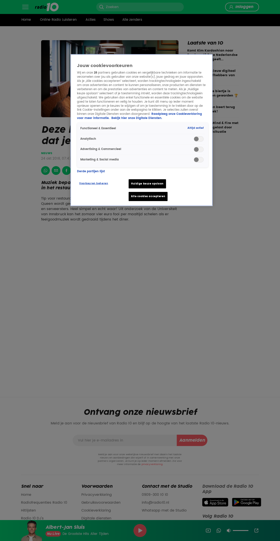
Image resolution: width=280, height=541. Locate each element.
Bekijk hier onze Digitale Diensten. (136, 118)
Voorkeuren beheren (93, 183)
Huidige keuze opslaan (147, 184)
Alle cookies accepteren (148, 196)
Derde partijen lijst (91, 172)
